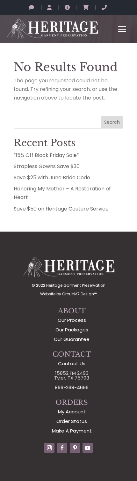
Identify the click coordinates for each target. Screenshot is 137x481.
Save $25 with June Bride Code (52, 177)
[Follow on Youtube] (88, 448)
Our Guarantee (72, 339)
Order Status (71, 421)
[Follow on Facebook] (62, 448)
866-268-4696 (72, 387)
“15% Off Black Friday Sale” (46, 155)
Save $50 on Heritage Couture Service (61, 208)
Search (112, 122)
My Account (72, 411)
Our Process (72, 320)
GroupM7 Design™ (79, 294)
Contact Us (71, 363)
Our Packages (71, 329)
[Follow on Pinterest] (75, 448)
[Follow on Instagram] (49, 448)
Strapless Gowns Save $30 (47, 166)
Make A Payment (72, 430)
